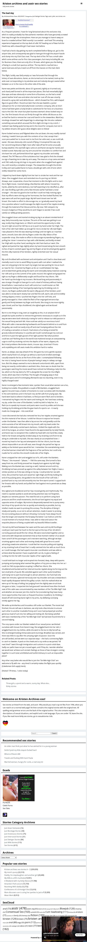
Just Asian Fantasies (12, 828)
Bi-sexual (49, 909)
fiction (38, 915)
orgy (21, 922)
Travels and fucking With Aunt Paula (18, 758)
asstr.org (32, 908)
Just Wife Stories (10, 842)
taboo (24, 926)
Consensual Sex (18, 911)
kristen (22, 919)
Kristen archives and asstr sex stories (25, 3)
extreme (10, 915)
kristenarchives (9, 16)
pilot (53, 16)
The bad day (8, 13)
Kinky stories (11, 686)
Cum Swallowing (56, 911)
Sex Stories (8, 845)
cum (42, 912)
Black (56, 909)
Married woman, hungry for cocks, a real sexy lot (23, 762)
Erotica (71, 912)
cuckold (34, 912)
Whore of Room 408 (12, 754)
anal (7, 908)
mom (5, 922)
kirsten (10, 918)
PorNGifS (6, 802)
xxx (64, 16)
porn (30, 922)
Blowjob (67, 908)
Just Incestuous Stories (13, 834)
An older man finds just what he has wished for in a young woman (30, 746)
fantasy (26, 916)
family (18, 915)
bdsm (41, 909)
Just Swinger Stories (38, 16)
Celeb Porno (8, 805)
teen (32, 925)
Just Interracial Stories (13, 837)
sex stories (59, 16)
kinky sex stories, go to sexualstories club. (36, 716)
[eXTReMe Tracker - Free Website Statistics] (5, 816)
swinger (15, 926)
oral (13, 922)
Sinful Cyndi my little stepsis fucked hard (20, 750)
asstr (50, 16)
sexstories (7, 926)
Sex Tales (6, 808)
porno (39, 923)
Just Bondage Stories (12, 831)
